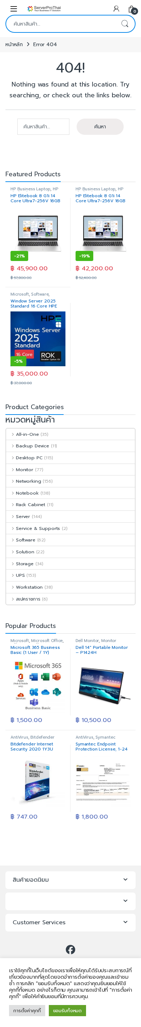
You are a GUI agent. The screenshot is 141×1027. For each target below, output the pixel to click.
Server (23, 516)
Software (39, 294)
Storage (25, 563)
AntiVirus (19, 737)
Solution (25, 551)
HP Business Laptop (30, 189)
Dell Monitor (87, 641)
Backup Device (32, 445)
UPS (20, 575)
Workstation (29, 587)
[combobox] (60, 24)
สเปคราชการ (28, 599)
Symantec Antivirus (95, 739)
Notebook (27, 493)
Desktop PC (29, 457)
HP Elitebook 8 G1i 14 (34, 191)
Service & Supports (38, 528)
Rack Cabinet (30, 504)
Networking (28, 481)
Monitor (24, 469)
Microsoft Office (47, 641)
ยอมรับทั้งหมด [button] (67, 1010)
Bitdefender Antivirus (32, 739)
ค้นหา (125, 24)
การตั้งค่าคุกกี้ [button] (27, 1010)
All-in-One (27, 434)
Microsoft (19, 294)
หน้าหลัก (14, 44)
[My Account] (116, 8)
